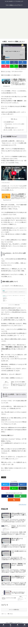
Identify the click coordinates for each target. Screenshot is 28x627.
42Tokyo (4, 477)
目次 (12, 119)
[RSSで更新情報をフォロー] (14, 499)
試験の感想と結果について (11, 127)
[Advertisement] (14, 24)
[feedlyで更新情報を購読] (20, 496)
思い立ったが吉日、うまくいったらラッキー (14, 129)
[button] (25, 321)
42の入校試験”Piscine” (9, 122)
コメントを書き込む (14, 609)
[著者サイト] (7, 496)
